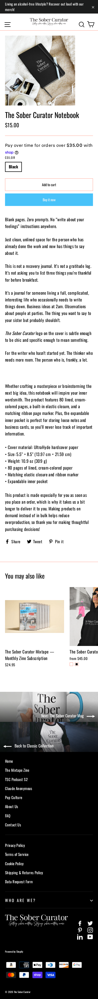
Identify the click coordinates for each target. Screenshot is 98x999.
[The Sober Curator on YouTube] (90, 936)
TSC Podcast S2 (16, 779)
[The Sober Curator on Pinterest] (80, 929)
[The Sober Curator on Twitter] (90, 922)
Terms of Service (17, 854)
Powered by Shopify (14, 951)
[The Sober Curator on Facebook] (80, 922)
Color (10, 157)
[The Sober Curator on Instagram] (90, 929)
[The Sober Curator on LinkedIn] (80, 936)
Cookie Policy (14, 863)
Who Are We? (20, 900)
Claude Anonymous (18, 788)
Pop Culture (13, 797)
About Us (11, 806)
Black (13, 167)
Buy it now (49, 199)
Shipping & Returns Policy (24, 872)
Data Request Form (19, 881)
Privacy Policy (15, 845)
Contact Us (13, 824)
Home (9, 761)
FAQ (7, 815)
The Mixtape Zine (17, 770)
